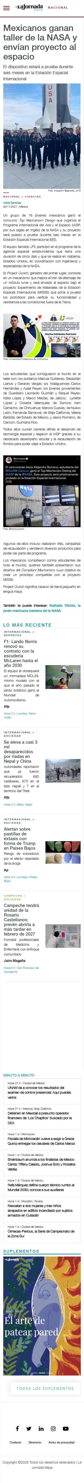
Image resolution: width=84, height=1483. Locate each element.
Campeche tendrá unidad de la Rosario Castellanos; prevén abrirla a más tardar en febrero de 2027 (21, 920)
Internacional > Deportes (19, 634)
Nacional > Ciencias (22, 197)
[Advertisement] (42, 1027)
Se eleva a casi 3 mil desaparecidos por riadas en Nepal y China (20, 752)
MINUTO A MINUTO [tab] (18, 1075)
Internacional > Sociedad (19, 734)
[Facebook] (17, 1429)
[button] (9, 1316)
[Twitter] (29, 1429)
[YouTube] (66, 1429)
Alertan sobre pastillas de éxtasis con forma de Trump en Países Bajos (20, 839)
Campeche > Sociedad (15, 898)
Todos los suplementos (45, 1388)
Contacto (15, 1442)
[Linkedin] (41, 1429)
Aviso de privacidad (62, 1442)
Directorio (35, 1442)
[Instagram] (53, 1429)
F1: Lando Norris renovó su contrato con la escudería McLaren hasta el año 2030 (21, 654)
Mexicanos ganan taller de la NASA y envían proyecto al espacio (40, 43)
